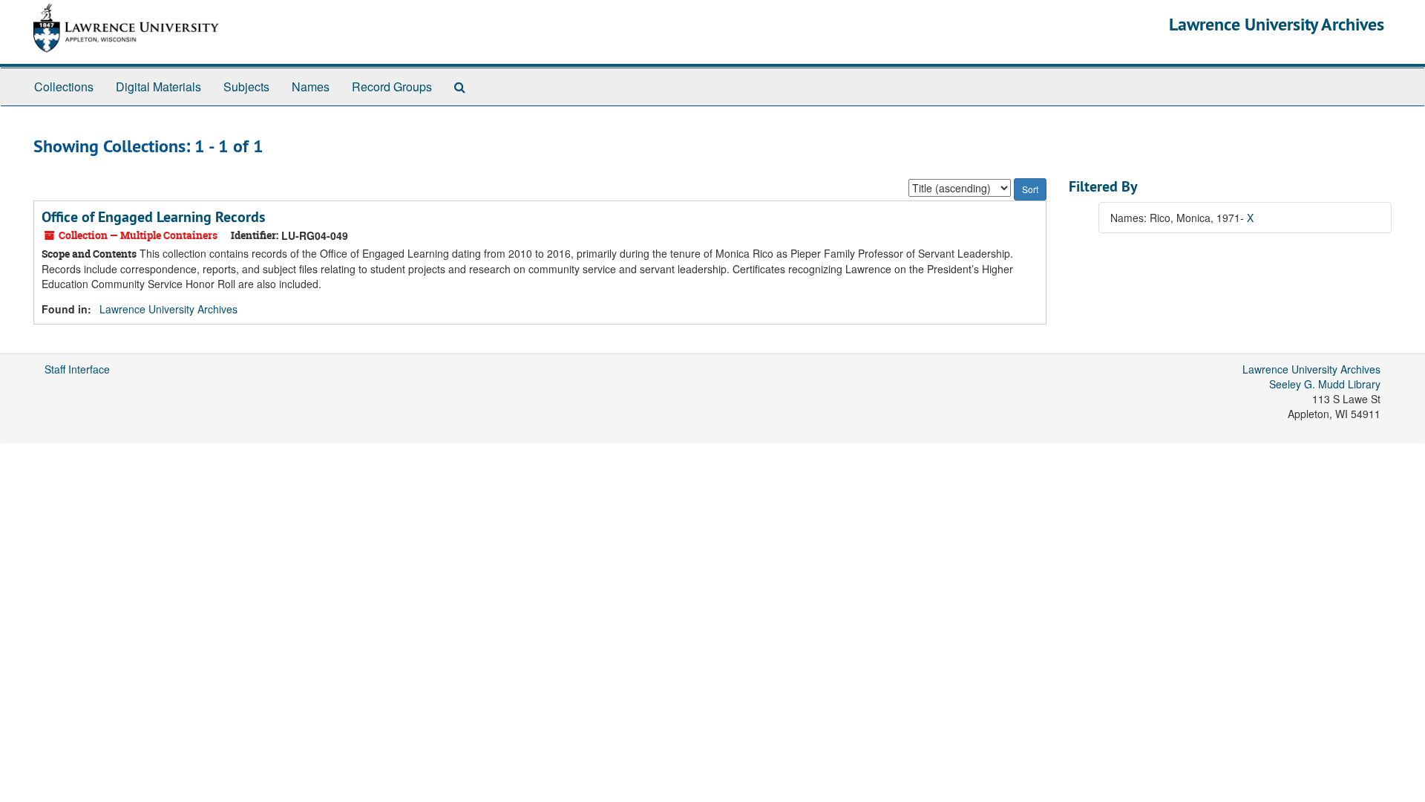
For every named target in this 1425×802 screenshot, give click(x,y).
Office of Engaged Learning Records (153, 216)
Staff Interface (77, 369)
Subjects (246, 86)
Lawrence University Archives (1276, 24)
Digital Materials (158, 86)
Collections (64, 86)
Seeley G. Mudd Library (1324, 383)
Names (311, 86)
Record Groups (392, 86)
